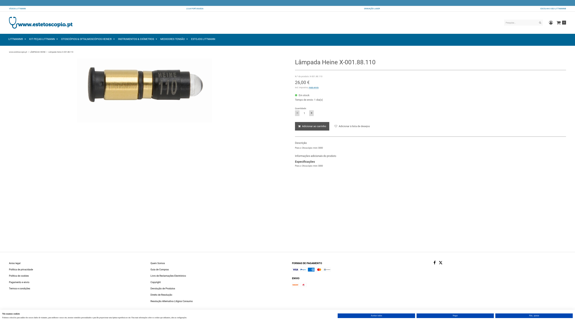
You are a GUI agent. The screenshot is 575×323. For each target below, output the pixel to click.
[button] (17, 39)
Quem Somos (157, 263)
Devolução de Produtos (162, 288)
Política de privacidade (21, 269)
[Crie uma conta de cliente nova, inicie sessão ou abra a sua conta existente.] (551, 23)
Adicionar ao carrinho (314, 126)
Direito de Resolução (161, 294)
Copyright (155, 282)
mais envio (314, 87)
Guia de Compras (159, 269)
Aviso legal (15, 263)
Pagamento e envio (19, 282)
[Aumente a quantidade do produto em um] (311, 113)
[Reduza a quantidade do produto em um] (297, 113)
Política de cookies (19, 275)
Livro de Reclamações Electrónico (168, 275)
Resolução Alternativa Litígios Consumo (171, 301)
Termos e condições (19, 288)
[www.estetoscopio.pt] (40, 22)
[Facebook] (434, 263)
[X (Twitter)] (441, 263)
